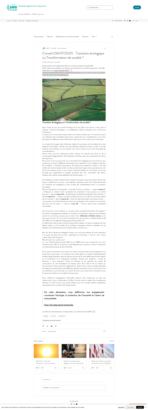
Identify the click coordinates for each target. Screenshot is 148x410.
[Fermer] (146, 407)
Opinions (85, 37)
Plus (93, 37)
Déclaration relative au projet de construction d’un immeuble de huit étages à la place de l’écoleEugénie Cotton (101, 362)
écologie (45, 316)
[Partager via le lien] (56, 326)
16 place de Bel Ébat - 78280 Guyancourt (31, 14)
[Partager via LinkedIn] (51, 326)
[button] (112, 36)
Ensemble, (22, 6)
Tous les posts (38, 37)
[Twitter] (127, 21)
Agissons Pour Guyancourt (36, 6)
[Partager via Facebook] (43, 326)
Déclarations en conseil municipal (67, 37)
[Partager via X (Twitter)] (47, 326)
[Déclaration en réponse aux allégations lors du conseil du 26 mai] (74, 351)
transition (53, 316)
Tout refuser (130, 407)
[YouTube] (130, 21)
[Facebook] (125, 21)
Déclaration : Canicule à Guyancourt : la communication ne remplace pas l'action (45, 362)
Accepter (140, 407)
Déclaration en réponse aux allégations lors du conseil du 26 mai (73, 362)
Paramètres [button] (121, 407)
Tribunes (50, 37)
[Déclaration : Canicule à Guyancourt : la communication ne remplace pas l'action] (46, 351)
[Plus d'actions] (105, 48)
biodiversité (62, 316)
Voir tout (112, 341)
